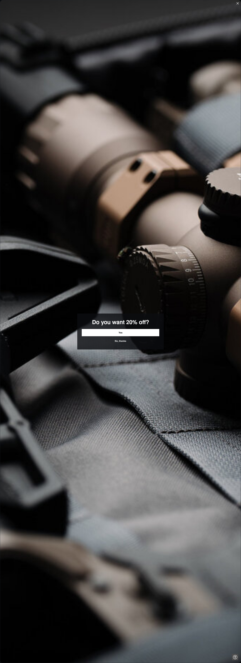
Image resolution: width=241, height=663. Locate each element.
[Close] (237, 3)
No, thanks (120, 341)
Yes (120, 332)
